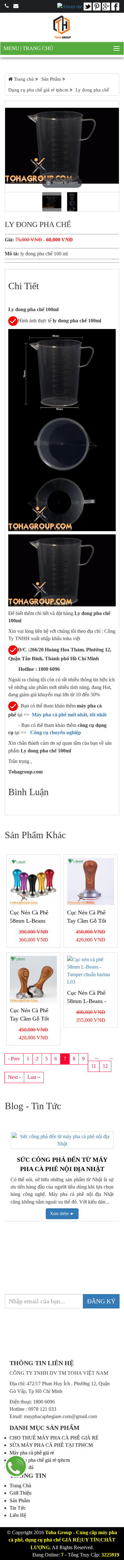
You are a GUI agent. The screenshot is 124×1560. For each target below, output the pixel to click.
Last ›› (33, 1077)
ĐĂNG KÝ (101, 1301)
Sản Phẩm (20, 1500)
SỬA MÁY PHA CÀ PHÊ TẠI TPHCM (51, 1445)
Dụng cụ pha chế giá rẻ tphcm (40, 1460)
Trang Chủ (38, 48)
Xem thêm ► (62, 1213)
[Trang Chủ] (62, 26)
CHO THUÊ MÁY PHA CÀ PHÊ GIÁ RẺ (54, 1437)
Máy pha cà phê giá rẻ (32, 1452)
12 (105, 1066)
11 (93, 1066)
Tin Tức (18, 1508)
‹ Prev (14, 1058)
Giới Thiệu (20, 1493)
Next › (14, 1077)
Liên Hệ (18, 1515)
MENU (11, 48)
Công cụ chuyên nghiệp (56, 732)
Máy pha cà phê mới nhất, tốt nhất (69, 714)
